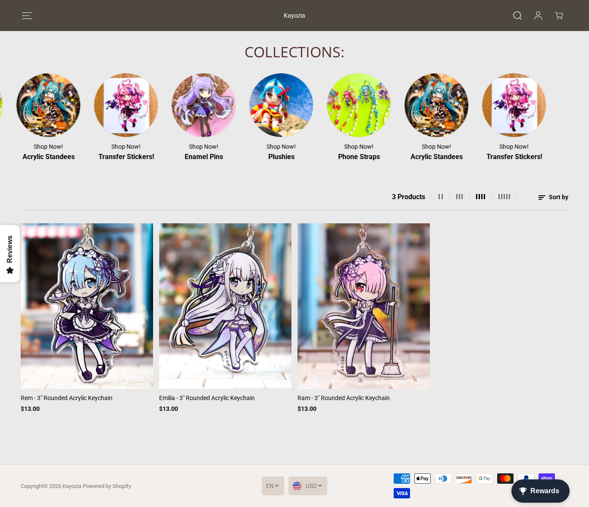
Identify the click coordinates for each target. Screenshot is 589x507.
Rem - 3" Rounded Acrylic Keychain (67, 397)
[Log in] (538, 15)
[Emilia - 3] (225, 306)
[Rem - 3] (87, 306)
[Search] (517, 15)
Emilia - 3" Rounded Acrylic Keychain (207, 397)
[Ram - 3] (364, 306)
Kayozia (72, 486)
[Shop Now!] (38, 105)
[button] (27, 15)
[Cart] (558, 15)
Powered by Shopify (107, 486)
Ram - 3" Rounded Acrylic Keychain (344, 397)
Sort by (558, 197)
